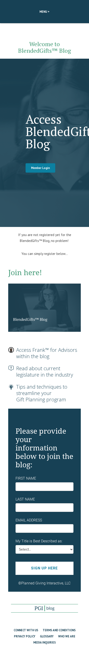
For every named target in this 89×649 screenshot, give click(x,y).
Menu (52, 11)
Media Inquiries (44, 642)
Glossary (47, 636)
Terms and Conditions (59, 630)
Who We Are (66, 636)
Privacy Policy (24, 636)
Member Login (40, 168)
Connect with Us (26, 630)
